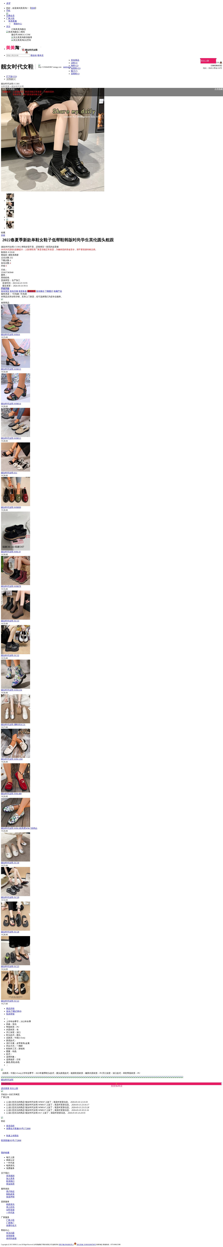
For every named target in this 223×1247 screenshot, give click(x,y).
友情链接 (10, 1236)
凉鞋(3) (74, 63)
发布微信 (40, 291)
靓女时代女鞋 (17, 86)
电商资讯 (10, 1204)
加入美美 (10, 1178)
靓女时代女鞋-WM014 (11, 404)
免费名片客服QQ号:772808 (18, 1128)
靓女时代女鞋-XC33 (10, 621)
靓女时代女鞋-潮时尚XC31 (13, 724)
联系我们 (10, 1181)
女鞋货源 (5, 86)
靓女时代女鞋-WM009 (11, 507)
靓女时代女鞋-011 (9, 473)
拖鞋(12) (74, 65)
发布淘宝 (5, 291)
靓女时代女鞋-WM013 (11, 438)
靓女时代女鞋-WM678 (11, 586)
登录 (33, 8)
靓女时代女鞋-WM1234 (11, 690)
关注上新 (205, 61)
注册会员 (10, 15)
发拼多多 (23, 291)
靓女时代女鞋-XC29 (10, 897)
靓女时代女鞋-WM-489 (11, 794)
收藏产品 (58, 291)
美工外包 (10, 1207)
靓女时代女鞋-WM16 (10, 334)
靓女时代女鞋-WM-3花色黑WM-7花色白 (19, 828)
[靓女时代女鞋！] (26, 53)
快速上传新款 (12, 1136)
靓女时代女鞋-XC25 (10, 966)
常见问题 (10, 1233)
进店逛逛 (5, 1088)
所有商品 (75, 60)
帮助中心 (18, 24)
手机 (8, 10)
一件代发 (10, 1212)
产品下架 (5, 288)
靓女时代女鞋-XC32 (10, 655)
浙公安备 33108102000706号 (86, 1244)
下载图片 (49, 291)
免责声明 (10, 1197)
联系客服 (13, 21)
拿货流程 (10, 1126)
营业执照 (10, 1184)
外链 (3, 235)
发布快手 (31, 291)
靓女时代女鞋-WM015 (11, 369)
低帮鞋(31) (76, 68)
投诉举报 (10, 1014)
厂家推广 (10, 1223)
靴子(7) (74, 71)
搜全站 (34, 55)
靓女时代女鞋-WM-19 (11, 552)
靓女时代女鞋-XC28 (10, 932)
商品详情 (10, 1008)
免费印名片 (11, 1225)
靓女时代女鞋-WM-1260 (12, 759)
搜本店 (40, 55)
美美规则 (10, 1176)
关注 (8, 26)
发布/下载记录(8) (13, 1011)
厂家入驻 (10, 18)
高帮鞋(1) (75, 74)
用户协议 (10, 1191)
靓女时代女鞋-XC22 (10, 1001)
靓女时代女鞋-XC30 (10, 863)
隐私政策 (10, 1194)
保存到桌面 (11, 1238)
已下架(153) (11, 76)
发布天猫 (14, 291)
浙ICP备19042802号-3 (66, 1244)
